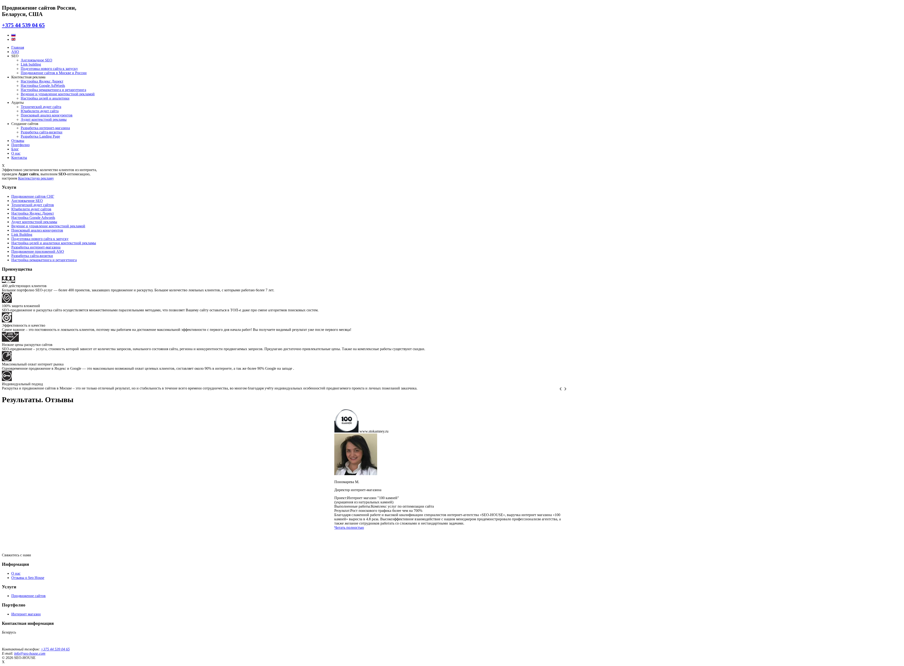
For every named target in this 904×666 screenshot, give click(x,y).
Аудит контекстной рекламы (44, 119)
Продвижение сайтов (28, 596)
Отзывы (17, 141)
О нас (15, 153)
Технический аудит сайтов (32, 205)
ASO (15, 52)
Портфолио (20, 145)
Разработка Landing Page (40, 136)
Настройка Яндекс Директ (42, 81)
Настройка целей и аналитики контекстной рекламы (53, 243)
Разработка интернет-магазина (45, 128)
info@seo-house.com (29, 653)
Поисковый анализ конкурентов (47, 115)
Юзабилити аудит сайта (40, 111)
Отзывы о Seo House (27, 578)
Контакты (19, 158)
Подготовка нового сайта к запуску (49, 69)
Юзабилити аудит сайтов (31, 209)
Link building (31, 64)
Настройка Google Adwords (33, 218)
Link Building (21, 235)
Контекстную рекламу (36, 178)
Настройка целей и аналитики (45, 98)
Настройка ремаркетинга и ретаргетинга (53, 90)
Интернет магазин (26, 614)
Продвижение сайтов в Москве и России (54, 73)
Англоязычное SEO (36, 60)
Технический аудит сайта (41, 107)
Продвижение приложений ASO (37, 251)
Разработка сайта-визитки (41, 132)
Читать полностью (349, 528)
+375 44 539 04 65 (23, 25)
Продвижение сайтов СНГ (32, 196)
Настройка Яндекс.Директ (32, 213)
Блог (15, 149)
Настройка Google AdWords (43, 86)
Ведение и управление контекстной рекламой (58, 94)
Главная (17, 47)
